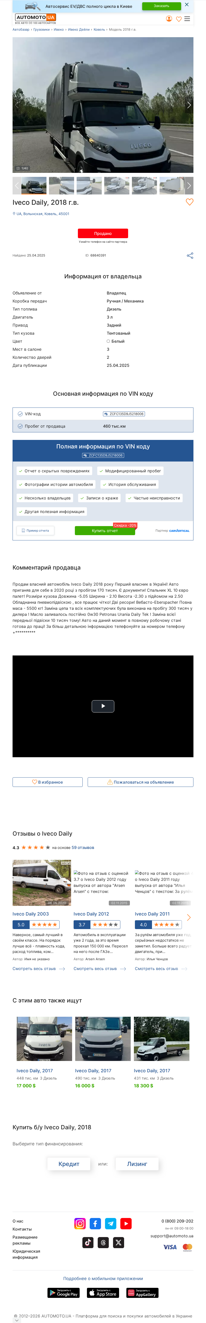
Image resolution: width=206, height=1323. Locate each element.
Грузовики (41, 29)
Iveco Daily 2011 (152, 914)
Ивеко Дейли (79, 29)
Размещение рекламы (25, 1240)
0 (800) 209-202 (177, 1221)
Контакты (22, 1229)
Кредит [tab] (69, 1163)
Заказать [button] (161, 6)
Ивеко (59, 29)
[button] (188, 18)
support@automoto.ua (171, 1235)
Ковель (99, 29)
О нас (18, 1221)
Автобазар (21, 29)
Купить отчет (113, 529)
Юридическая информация (26, 1254)
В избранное (50, 782)
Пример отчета (38, 530)
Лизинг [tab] (137, 1163)
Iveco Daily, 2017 (35, 1070)
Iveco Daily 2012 (91, 914)
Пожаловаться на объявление (143, 782)
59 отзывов (83, 847)
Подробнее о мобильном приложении (103, 1278)
